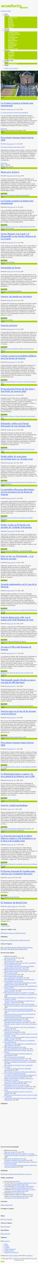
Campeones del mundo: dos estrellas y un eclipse (18, 994)
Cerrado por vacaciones (11, 1032)
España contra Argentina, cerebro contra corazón (18, 1006)
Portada (6, 1246)
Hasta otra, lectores (10, 172)
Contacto (7, 1247)
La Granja (11, 53)
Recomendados (12, 63)
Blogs (6, 1244)
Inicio (6, 14)
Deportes (10, 22)
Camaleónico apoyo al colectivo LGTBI (16, 1086)
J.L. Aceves (11, 35)
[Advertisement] (19, 1125)
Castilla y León (12, 17)
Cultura (10, 19)
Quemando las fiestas (11, 267)
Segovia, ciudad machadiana (14, 805)
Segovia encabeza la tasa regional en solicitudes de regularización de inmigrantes (19, 1018)
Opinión (6, 30)
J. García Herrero (13, 37)
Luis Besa (11, 42)
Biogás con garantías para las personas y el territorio (19, 1062)
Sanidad (10, 27)
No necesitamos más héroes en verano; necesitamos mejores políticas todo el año (19, 967)
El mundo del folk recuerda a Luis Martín (16, 1022)
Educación (11, 25)
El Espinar (11, 52)
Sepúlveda (11, 58)
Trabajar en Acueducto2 (11, 1252)
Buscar (6, 62)
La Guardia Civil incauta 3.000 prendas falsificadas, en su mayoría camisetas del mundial (20, 1076)
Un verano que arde (10, 974)
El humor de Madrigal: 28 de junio (14, 1048)
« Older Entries (5, 926)
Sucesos (6, 29)
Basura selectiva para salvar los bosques (16, 971)
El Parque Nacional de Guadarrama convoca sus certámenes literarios (18, 872)
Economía (11, 24)
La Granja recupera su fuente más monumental (14, 112)
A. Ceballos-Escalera (14, 34)
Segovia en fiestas (9, 325)
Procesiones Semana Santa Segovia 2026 (13, 147)
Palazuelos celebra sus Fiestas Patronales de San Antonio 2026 (16, 424)
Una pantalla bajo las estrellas (13, 978)
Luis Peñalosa (12, 45)
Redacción (10, 109)
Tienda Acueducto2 (10, 1249)
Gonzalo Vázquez (13, 32)
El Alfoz (10, 20)
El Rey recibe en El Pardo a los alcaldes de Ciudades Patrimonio (16, 526)
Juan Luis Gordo (13, 49)
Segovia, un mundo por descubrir (16, 296)
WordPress (29, 1255)
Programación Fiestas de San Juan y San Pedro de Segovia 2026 (18, 390)
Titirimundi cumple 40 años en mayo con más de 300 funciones (18, 681)
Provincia (7, 50)
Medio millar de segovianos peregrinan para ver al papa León (17, 457)
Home (2, 165)
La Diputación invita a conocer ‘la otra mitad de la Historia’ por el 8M (18, 775)
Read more (4, 128)
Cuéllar (10, 57)
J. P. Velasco (11, 39)
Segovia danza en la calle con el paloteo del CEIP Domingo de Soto (17, 618)
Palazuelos (11, 55)
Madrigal (10, 47)
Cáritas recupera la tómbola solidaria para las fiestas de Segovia (18, 357)
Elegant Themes (13, 1255)
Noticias (6, 16)
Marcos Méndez (13, 40)
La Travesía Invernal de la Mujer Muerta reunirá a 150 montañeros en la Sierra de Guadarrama (18, 838)
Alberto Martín (12, 44)
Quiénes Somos (9, 1251)
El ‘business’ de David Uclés (14, 902)
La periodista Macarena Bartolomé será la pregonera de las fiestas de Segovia (17, 492)
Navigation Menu (6, 11)
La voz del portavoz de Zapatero (13, 1058)
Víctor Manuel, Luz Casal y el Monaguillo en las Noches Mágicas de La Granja (18, 236)
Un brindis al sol (9, 961)
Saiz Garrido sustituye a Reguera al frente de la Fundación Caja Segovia (18, 1082)
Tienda (6, 65)
